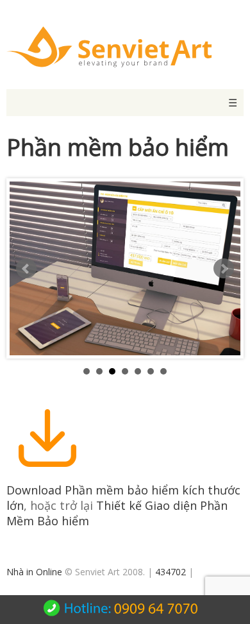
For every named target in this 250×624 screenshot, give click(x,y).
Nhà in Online (34, 572)
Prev (26, 268)
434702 (170, 572)
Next (223, 268)
